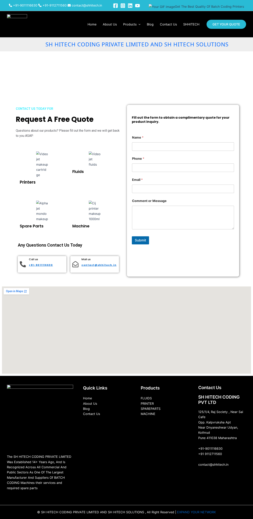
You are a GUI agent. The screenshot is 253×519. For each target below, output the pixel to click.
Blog (150, 24)
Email (137, 180)
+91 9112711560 (210, 454)
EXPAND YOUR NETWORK (196, 512)
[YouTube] (137, 5)
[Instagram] (122, 5)
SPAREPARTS (150, 409)
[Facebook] (115, 5)
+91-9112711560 (54, 5)
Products (130, 24)
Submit (140, 240)
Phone (138, 158)
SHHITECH (191, 24)
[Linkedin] (130, 5)
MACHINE (148, 414)
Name (137, 137)
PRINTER (147, 403)
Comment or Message (149, 201)
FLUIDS (146, 398)
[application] (139, 24)
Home (92, 24)
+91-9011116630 (24, 5)
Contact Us (168, 24)
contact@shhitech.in (86, 5)
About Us (110, 24)
